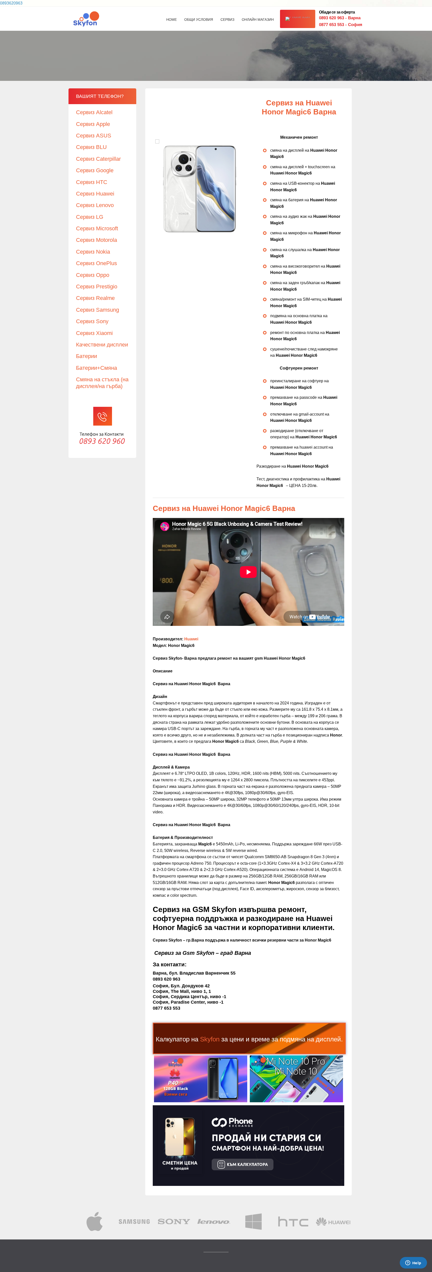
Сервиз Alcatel (94, 112)
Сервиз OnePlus (96, 263)
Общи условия (198, 20)
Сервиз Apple (93, 124)
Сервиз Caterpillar (98, 159)
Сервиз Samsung (97, 310)
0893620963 (11, 3)
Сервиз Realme (95, 298)
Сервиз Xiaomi (94, 333)
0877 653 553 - (340, 24)
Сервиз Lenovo (95, 205)
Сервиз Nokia (93, 252)
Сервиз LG (89, 217)
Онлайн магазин (258, 20)
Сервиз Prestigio (96, 286)
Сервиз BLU (91, 147)
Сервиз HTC (91, 182)
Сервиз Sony (92, 321)
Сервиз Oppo (92, 275)
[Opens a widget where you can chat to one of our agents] (413, 1263)
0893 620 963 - (339, 18)
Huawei (191, 639)
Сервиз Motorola (96, 240)
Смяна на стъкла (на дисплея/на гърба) (102, 382)
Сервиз (227, 20)
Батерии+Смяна (96, 368)
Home (171, 20)
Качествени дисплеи (102, 344)
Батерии (86, 356)
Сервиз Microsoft (97, 228)
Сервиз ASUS (93, 135)
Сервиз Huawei (95, 194)
